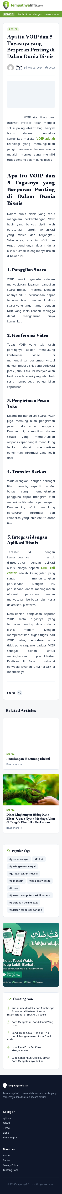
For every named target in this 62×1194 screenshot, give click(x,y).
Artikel (6, 1123)
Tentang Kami (10, 1170)
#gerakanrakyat (19, 859)
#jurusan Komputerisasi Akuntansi (29, 895)
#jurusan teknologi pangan (25, 909)
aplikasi (7, 1118)
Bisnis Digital (10, 1137)
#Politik (38, 859)
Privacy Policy (10, 1165)
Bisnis (6, 1132)
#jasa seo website (39, 880)
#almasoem (16, 880)
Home (6, 1155)
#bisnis (13, 888)
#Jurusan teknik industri (23, 873)
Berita (13, 29)
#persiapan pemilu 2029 (23, 902)
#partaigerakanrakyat (22, 866)
